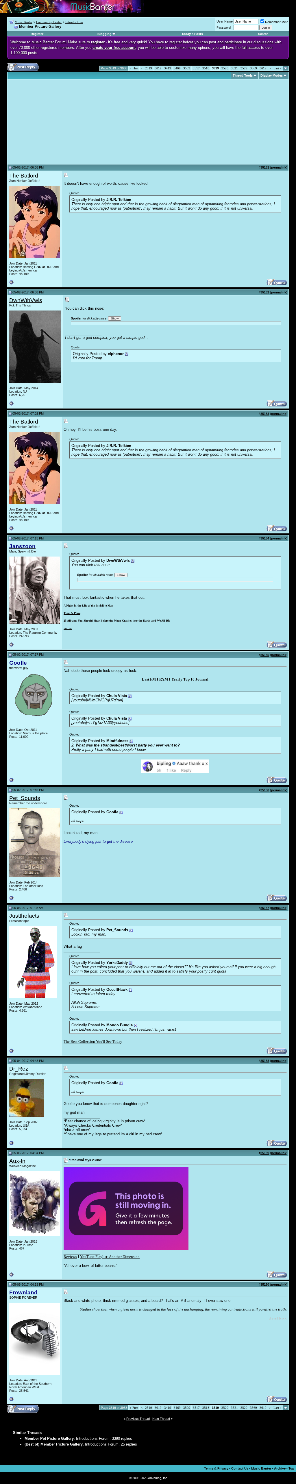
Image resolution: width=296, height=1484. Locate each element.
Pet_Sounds (24, 798)
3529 (243, 68)
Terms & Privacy (216, 1468)
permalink (278, 167)
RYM (163, 679)
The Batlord (23, 176)
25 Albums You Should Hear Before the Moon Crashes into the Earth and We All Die (117, 620)
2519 (148, 68)
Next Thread (161, 1418)
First (134, 68)
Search (263, 34)
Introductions (74, 22)
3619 (263, 68)
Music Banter (23, 22)
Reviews (70, 1256)
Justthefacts (24, 916)
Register (37, 34)
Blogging (104, 34)
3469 (177, 68)
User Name (225, 21)
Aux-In (17, 1161)
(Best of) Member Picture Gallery (54, 1444)
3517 (196, 68)
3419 (167, 68)
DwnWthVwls (25, 300)
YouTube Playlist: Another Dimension (110, 1256)
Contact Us (239, 1468)
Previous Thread (138, 1418)
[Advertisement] (57, 121)
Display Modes (271, 75)
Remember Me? (276, 22)
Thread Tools (243, 75)
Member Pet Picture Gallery (49, 1438)
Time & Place (72, 613)
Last (277, 68)
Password (224, 27)
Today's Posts (192, 34)
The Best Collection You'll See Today (93, 1041)
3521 (234, 68)
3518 (205, 68)
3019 (158, 68)
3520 (224, 68)
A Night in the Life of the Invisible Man (88, 605)
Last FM (149, 679)
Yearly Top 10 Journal (189, 679)
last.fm (68, 628)
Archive (280, 1468)
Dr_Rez (18, 1069)
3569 (253, 68)
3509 (186, 68)
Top (291, 1468)
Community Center (49, 22)
